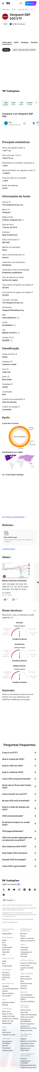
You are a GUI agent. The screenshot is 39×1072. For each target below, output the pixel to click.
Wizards (5, 1046)
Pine (3, 954)
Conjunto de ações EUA (27, 969)
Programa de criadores (10, 1018)
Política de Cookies (27, 1017)
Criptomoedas (7, 947)
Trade (4, 1030)
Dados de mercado (27, 938)
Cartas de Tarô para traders (27, 998)
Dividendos (6, 977)
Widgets (23, 1039)
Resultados (6, 975)
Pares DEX (6, 952)
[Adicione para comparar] (24, 123)
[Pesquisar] (21, 3)
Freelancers (6, 1048)
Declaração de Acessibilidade (25, 1020)
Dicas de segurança (27, 1024)
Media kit (23, 988)
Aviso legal (24, 1012)
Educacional (6, 1032)
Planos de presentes (27, 941)
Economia (5, 972)
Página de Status (26, 1030)
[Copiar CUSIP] (15, 325)
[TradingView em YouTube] (14, 889)
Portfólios (5, 986)
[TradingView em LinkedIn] (24, 889)
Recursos (23, 933)
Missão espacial (26, 979)
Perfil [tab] (16, 42)
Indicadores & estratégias (7, 1042)
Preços (22, 936)
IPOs (4, 979)
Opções (5, 991)
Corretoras (24, 950)
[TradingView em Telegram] (29, 889)
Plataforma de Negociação (25, 1049)
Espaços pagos (7, 1050)
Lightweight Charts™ (27, 1043)
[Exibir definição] (24, 148)
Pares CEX (6, 950)
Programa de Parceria (28, 1065)
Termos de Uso (25, 1010)
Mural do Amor (7, 1014)
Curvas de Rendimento (10, 989)
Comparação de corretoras (26, 953)
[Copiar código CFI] (11, 340)
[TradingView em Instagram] (19, 889)
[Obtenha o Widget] (34, 610)
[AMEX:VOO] (4, 576)
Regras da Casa (7, 1021)
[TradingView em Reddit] (3, 894)
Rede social (6, 1011)
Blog (22, 981)
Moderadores (7, 1023)
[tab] (6, 50)
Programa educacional (28, 1067)
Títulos (4, 945)
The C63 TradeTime (27, 1001)
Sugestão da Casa (8, 1035)
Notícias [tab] (34, 42)
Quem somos (25, 976)
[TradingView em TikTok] (34, 889)
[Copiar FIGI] (19, 333)
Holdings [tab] (24, 42)
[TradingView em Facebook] (8, 889)
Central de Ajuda (26, 983)
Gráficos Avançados (27, 1046)
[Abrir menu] (3, 3)
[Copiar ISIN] (18, 318)
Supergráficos (7, 933)
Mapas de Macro (8, 993)
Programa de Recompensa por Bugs (28, 1027)
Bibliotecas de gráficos (28, 1041)
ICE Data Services (26, 905)
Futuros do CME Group (28, 963)
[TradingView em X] (3, 889)
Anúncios (23, 1058)
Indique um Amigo (8, 1016)
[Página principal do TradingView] (8, 3)
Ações (4, 940)
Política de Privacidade (28, 1015)
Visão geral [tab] (6, 42)
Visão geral (24, 947)
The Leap (23, 956)
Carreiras (23, 986)
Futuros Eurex (25, 965)
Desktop (5, 1005)
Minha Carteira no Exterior (14, 580)
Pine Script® (6, 996)
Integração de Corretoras (25, 1062)
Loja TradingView (26, 995)
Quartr (31, 919)
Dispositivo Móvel (8, 1002)
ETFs (4, 942)
